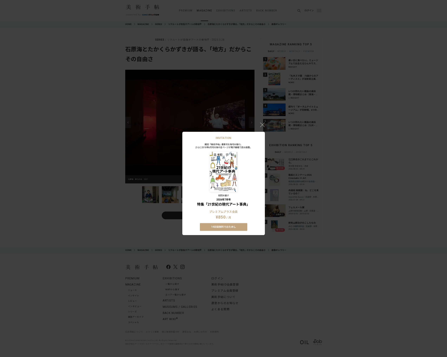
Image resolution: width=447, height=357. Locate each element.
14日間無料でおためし (223, 226)
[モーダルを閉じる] (262, 125)
